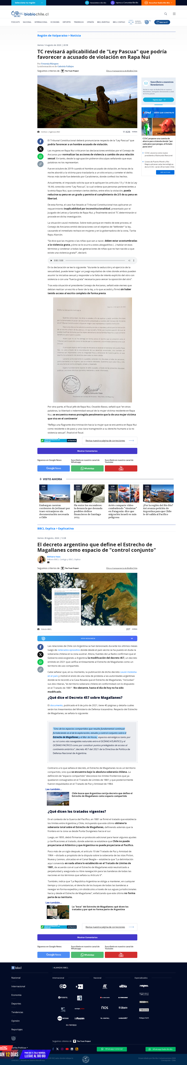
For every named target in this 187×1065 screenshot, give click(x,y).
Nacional (27, 22)
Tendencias (79, 22)
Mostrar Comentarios (87, 451)
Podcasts (15, 22)
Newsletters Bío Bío (98, 3)
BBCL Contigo (119, 22)
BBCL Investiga (103, 22)
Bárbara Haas (53, 556)
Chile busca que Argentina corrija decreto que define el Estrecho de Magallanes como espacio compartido (102, 795)
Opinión (90, 22)
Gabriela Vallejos (65, 66)
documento (56, 705)
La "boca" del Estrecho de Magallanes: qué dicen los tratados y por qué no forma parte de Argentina (100, 908)
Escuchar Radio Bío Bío (159, 3)
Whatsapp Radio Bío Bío (162, 1049)
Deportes (67, 22)
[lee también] (59, 799)
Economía (55, 22)
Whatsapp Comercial (114, 1049)
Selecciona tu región (25, 2)
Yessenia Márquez (49, 64)
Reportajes (17, 1029)
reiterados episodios (69, 649)
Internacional (41, 22)
